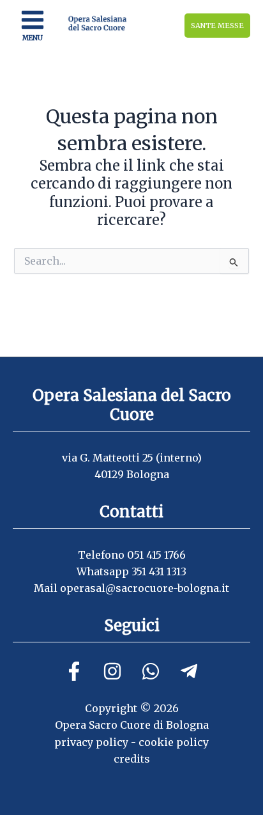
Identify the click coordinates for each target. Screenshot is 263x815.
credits (132, 758)
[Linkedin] (150, 671)
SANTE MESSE (217, 25)
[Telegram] (189, 671)
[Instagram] (112, 671)
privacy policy (91, 742)
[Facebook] (74, 671)
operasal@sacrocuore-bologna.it (144, 588)
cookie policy (174, 742)
